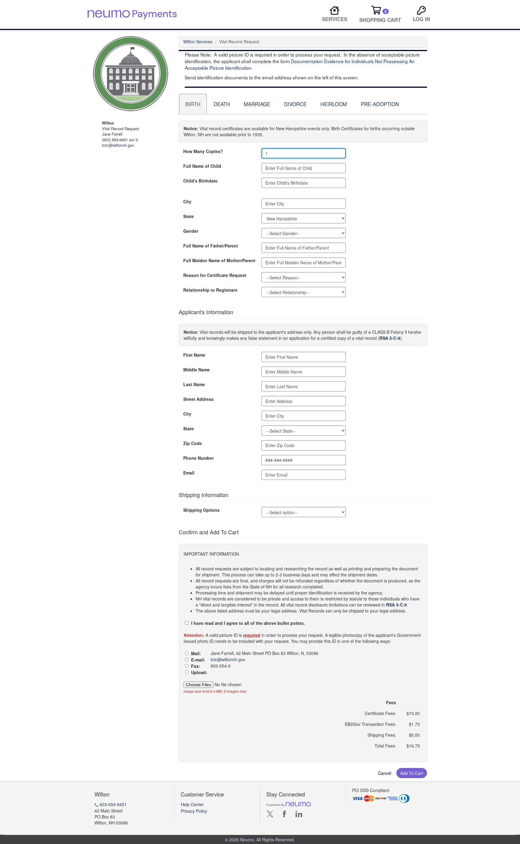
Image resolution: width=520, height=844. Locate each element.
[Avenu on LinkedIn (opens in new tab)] (298, 815)
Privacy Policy (194, 811)
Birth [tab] (192, 104)
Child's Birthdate (200, 181)
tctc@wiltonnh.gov (118, 145)
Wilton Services (197, 41)
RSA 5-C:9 (389, 338)
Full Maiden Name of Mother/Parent (219, 260)
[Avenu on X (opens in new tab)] (270, 815)
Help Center (192, 804)
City (187, 201)
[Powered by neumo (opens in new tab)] (288, 804)
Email (188, 473)
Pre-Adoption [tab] (380, 104)
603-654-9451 (113, 804)
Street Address (198, 399)
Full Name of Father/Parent (210, 246)
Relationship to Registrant (210, 290)
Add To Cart (411, 773)
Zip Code (192, 443)
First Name (194, 355)
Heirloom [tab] (333, 104)
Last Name (194, 384)
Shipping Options (201, 510)
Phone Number (198, 458)
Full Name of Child (202, 166)
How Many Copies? (203, 151)
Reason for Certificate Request (214, 275)
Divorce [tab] (295, 104)
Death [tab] (222, 104)
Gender (190, 231)
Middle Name (196, 370)
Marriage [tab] (257, 104)
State (188, 216)
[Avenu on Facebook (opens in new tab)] (284, 815)
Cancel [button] (384, 773)
